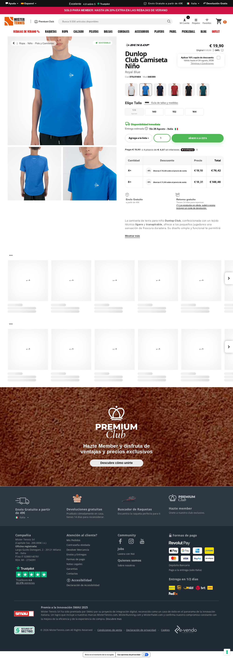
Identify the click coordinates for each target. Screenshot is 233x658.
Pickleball (188, 31)
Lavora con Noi (126, 553)
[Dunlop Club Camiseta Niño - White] (131, 89)
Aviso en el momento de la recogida (99, 655)
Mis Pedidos (73, 540)
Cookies (165, 630)
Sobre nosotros (126, 565)
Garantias (72, 568)
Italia (23, 517)
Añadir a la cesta (197, 138)
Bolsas (108, 31)
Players (159, 31)
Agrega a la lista (140, 137)
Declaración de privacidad (141, 630)
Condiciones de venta (109, 630)
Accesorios (142, 31)
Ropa (65, 31)
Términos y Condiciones (202, 63)
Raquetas (50, 31)
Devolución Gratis (216, 3)
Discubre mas (114, 619)
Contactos (72, 573)
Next (229, 278)
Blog (203, 31)
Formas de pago (76, 559)
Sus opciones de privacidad (128, 655)
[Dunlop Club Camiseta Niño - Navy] (160, 89)
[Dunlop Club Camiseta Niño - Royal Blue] (146, 90)
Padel (173, 31)
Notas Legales (74, 564)
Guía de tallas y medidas (164, 102)
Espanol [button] (29, 3)
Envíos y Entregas (76, 554)
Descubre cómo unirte (116, 463)
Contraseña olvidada (78, 545)
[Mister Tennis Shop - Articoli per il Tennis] (14, 21)
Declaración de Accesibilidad (83, 585)
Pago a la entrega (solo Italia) (185, 570)
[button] (12, 3)
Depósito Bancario (179, 565)
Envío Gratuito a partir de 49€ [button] (172, 3)
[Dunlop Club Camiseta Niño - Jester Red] (174, 89)
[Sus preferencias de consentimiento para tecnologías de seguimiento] (227, 652)
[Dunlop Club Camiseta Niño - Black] (188, 89)
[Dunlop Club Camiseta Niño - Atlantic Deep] (203, 89)
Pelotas (93, 31)
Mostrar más (132, 235)
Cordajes (123, 31)
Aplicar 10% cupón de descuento (197, 60)
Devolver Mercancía (78, 549)
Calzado (79, 31)
